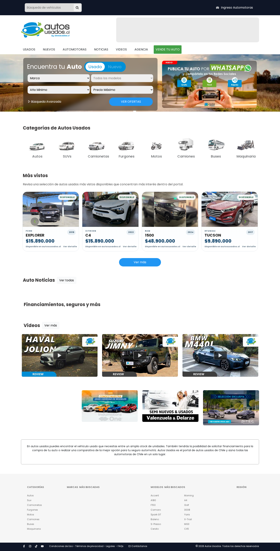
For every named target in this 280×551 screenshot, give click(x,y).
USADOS (29, 49)
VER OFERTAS (131, 101)
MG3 (186, 524)
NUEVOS (49, 49)
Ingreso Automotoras (237, 7)
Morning (189, 495)
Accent (155, 495)
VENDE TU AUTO (168, 49)
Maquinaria (34, 528)
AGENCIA (141, 49)
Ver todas (66, 280)
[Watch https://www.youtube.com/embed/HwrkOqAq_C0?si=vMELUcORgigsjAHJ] (220, 355)
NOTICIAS (101, 49)
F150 (153, 505)
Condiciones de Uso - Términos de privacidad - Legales (82, 546)
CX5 (186, 528)
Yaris (187, 514)
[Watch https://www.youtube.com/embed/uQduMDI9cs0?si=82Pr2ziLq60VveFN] (140, 355)
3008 (187, 509)
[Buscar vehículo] (77, 7)
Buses (30, 524)
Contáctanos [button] (139, 546)
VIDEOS (121, 49)
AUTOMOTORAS (74, 49)
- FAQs (119, 546)
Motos (30, 514)
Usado (95, 67)
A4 (185, 500)
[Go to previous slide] (35, 222)
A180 (153, 500)
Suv (29, 500)
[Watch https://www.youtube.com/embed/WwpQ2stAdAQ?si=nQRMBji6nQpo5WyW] (59, 355)
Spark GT (156, 514)
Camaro (156, 509)
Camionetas (34, 505)
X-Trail (188, 519)
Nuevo (115, 67)
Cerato (155, 528)
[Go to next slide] (245, 222)
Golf (186, 505)
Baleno (155, 519)
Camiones (33, 519)
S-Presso (156, 524)
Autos (30, 495)
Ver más (140, 262)
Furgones (32, 509)
